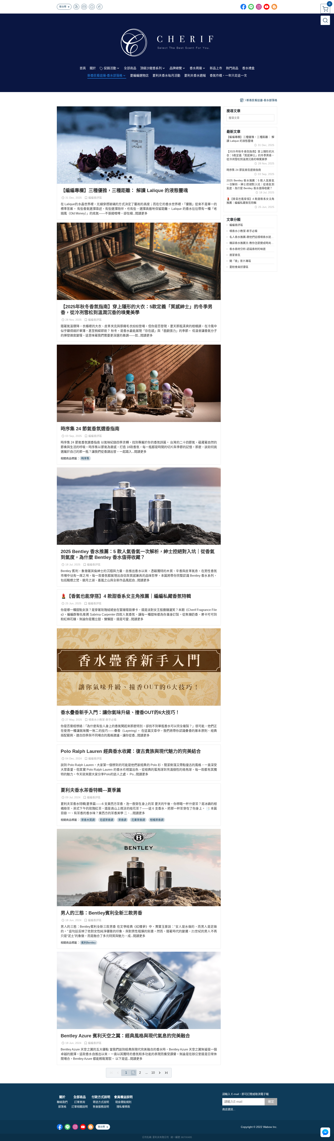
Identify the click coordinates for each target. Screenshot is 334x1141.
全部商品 (79, 1097)
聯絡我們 (62, 1102)
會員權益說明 (123, 1097)
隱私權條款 (123, 1106)
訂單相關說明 (80, 1106)
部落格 (62, 1106)
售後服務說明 (101, 1106)
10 (153, 1072)
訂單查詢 (79, 1102)
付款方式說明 (101, 1097)
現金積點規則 (123, 1102)
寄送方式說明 (101, 1102)
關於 (62, 1097)
